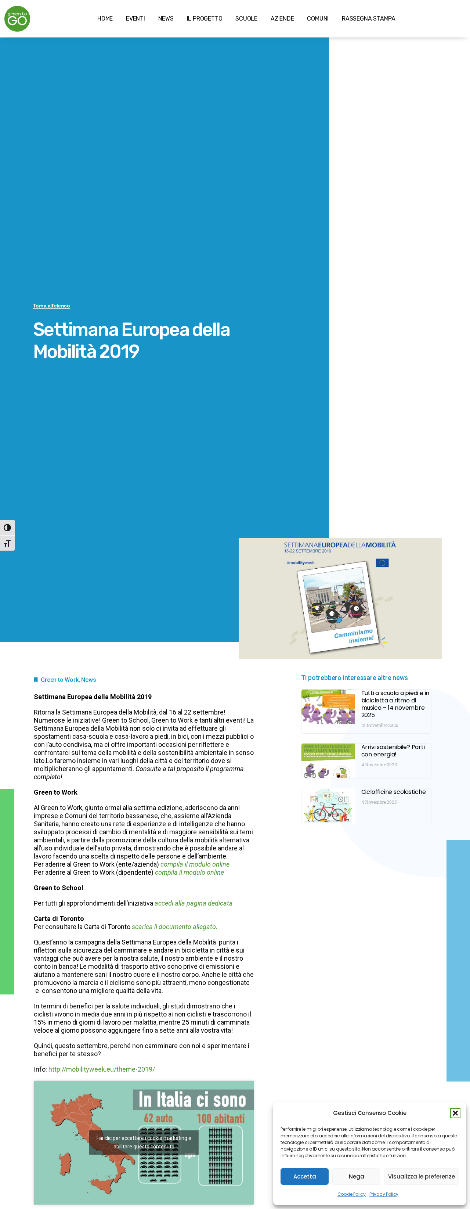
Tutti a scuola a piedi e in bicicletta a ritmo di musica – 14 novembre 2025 (395, 704)
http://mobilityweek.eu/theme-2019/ (101, 1069)
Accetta (304, 1176)
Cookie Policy (351, 1194)
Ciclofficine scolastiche (393, 792)
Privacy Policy (383, 1194)
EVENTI (135, 18)
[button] (455, 1113)
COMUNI (318, 18)
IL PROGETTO (205, 18)
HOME (105, 18)
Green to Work (59, 679)
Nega (356, 1176)
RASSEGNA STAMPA (368, 18)
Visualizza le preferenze (421, 1176)
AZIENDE (282, 18)
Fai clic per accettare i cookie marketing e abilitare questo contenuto (144, 1142)
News (88, 679)
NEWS (166, 18)
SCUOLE (246, 18)
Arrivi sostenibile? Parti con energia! (393, 751)
